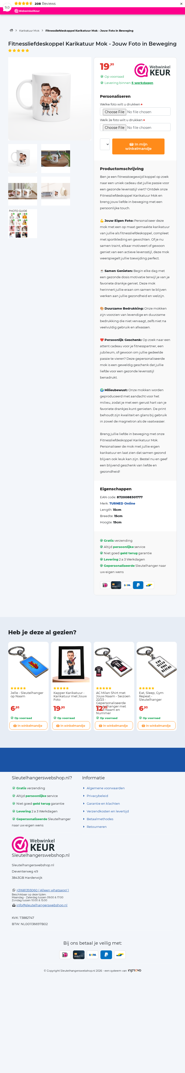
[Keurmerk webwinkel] (33, 845)
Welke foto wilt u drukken (120, 104)
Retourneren (96, 827)
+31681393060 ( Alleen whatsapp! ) (42, 890)
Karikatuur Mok (29, 30)
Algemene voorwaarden (105, 788)
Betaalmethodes (99, 819)
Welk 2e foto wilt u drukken (121, 120)
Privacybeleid (97, 796)
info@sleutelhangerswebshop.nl (41, 905)
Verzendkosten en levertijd (107, 811)
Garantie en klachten (103, 803)
